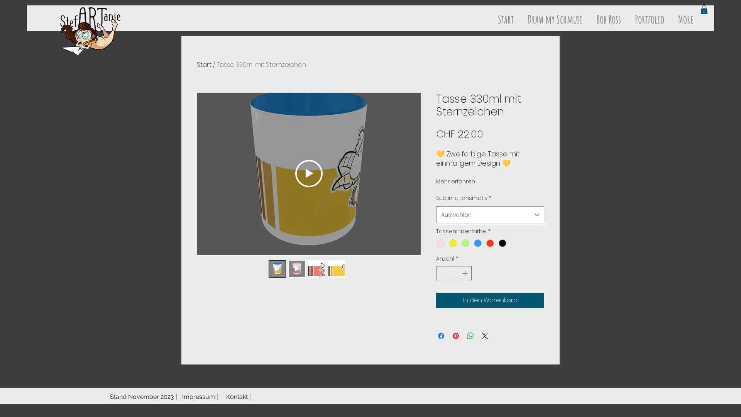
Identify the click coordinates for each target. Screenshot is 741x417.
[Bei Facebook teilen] (441, 336)
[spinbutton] (454, 273)
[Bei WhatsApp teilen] (470, 336)
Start (204, 64)
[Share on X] (485, 336)
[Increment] (465, 273)
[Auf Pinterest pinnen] (455, 336)
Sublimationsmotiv (463, 198)
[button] (704, 9)
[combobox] (490, 214)
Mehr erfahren (455, 181)
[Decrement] (442, 273)
